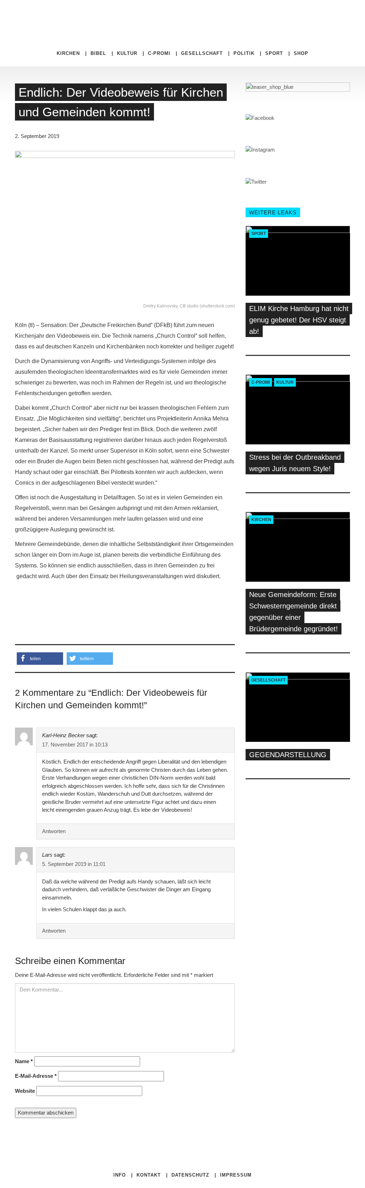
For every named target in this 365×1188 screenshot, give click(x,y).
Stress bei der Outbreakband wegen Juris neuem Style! (295, 463)
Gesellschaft (202, 53)
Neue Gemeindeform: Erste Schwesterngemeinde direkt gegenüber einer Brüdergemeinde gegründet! (293, 612)
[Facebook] (248, 14)
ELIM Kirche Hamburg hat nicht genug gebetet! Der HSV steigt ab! (299, 320)
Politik (244, 53)
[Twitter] (254, 14)
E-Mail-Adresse (36, 1076)
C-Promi (159, 53)
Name (24, 1061)
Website (25, 1091)
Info (119, 1175)
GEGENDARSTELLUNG (288, 755)
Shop (301, 53)
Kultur (127, 53)
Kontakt (149, 1175)
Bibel (98, 53)
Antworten (54, 831)
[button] (40, 658)
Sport (274, 53)
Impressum (236, 1175)
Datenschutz (190, 1175)
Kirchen (68, 53)
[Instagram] (259, 14)
